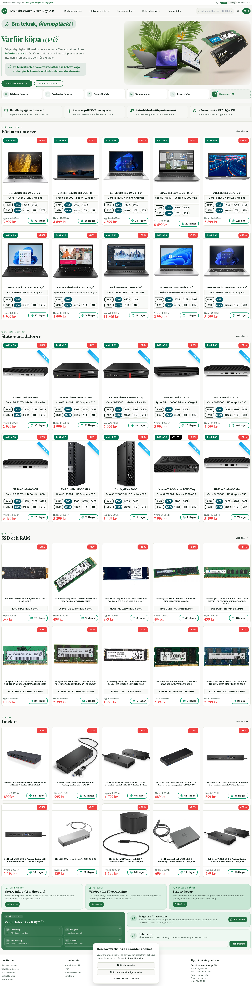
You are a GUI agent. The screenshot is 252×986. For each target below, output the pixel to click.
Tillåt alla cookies (126, 965)
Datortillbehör (150, 11)
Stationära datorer (99, 11)
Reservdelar (174, 11)
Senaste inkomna (15, 83)
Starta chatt (240, 919)
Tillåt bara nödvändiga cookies (126, 972)
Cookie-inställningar (126, 979)
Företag (232, 3)
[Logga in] (238, 11)
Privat (224, 3)
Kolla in (10, 904)
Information (243, 2)
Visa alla (240, 131)
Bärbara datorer (73, 11)
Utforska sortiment (48, 83)
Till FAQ (178, 904)
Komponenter (124, 11)
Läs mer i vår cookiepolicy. (130, 958)
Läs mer (95, 904)
